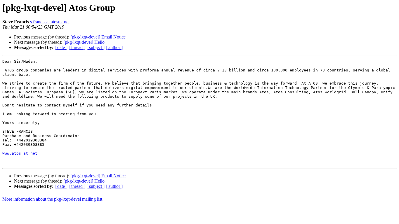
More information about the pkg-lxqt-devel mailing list (52, 199)
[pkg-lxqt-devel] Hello (84, 42)
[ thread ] (77, 47)
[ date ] (61, 47)
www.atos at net (19, 153)
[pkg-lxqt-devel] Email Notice (98, 36)
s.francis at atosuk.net (50, 21)
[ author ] (114, 47)
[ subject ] (95, 47)
